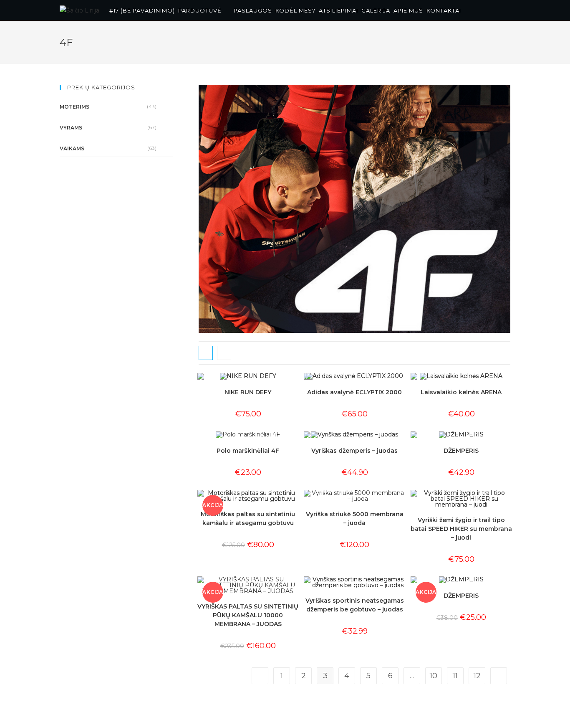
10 (433, 675)
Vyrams (71, 127)
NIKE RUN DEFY (247, 392)
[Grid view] (206, 353)
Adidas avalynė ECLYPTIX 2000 (354, 392)
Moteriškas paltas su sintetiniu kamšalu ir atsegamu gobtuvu (248, 518)
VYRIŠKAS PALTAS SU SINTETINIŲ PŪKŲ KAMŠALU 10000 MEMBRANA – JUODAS (247, 615)
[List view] (224, 353)
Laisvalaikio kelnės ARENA (461, 392)
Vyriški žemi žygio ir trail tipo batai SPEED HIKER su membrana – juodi (461, 528)
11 (455, 675)
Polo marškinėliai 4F (248, 450)
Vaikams (72, 148)
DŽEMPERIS (461, 450)
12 (477, 675)
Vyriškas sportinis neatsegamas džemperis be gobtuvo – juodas (354, 605)
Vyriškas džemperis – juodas (354, 450)
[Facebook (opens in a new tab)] (498, 9)
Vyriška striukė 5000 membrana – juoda (355, 518)
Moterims (74, 107)
